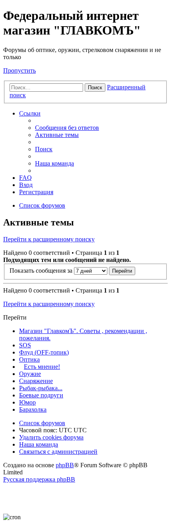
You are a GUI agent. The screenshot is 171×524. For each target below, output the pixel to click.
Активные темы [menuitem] (57, 134)
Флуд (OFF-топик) (44, 352)
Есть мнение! (42, 366)
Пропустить (19, 70)
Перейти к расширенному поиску (49, 239)
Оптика (29, 359)
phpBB (65, 465)
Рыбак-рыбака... (40, 388)
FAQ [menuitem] (25, 177)
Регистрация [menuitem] (36, 192)
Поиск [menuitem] (43, 149)
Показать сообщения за (42, 270)
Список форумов (42, 423)
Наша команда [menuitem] (54, 163)
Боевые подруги (41, 395)
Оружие (30, 373)
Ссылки (30, 113)
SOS (25, 345)
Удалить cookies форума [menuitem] (51, 437)
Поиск (95, 88)
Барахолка (33, 409)
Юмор (27, 402)
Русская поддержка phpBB (39, 479)
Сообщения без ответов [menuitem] (67, 127)
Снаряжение (36, 381)
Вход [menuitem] (26, 184)
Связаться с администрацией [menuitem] (58, 451)
